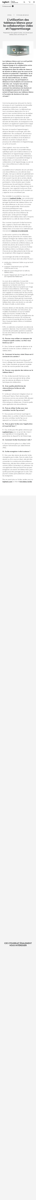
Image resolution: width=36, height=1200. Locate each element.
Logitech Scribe (15, 198)
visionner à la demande (19, 231)
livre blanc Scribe (26, 482)
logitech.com (7, 482)
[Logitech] (11, 2)
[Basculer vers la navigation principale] (34, 2)
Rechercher (24, 2)
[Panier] (29, 2)
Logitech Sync (8, 432)
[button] (8, 6)
